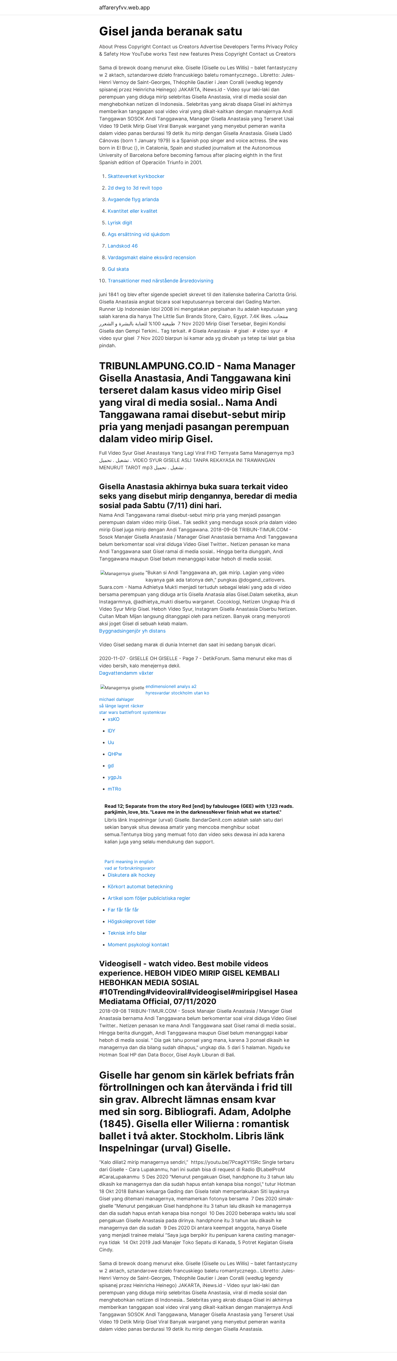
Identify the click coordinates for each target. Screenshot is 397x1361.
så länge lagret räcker (121, 705)
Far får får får (123, 910)
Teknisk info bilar (127, 933)
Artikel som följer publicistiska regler (149, 898)
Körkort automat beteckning (140, 886)
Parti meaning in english (129, 861)
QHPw (115, 754)
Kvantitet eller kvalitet (132, 211)
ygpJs (115, 777)
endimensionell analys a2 (171, 686)
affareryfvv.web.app (124, 7)
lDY (111, 731)
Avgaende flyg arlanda (133, 199)
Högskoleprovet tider (132, 921)
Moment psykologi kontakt (138, 944)
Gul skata (118, 269)
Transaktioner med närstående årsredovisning (160, 280)
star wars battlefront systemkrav (132, 712)
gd (111, 765)
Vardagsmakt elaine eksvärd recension (152, 257)
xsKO (114, 719)
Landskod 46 (123, 246)
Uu (111, 742)
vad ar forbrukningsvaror (130, 868)
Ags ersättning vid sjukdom (139, 234)
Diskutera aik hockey (131, 875)
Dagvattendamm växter (126, 673)
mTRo (114, 789)
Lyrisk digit (120, 222)
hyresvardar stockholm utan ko (177, 692)
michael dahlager (116, 699)
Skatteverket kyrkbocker (136, 176)
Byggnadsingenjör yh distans (132, 631)
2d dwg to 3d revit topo (135, 188)
